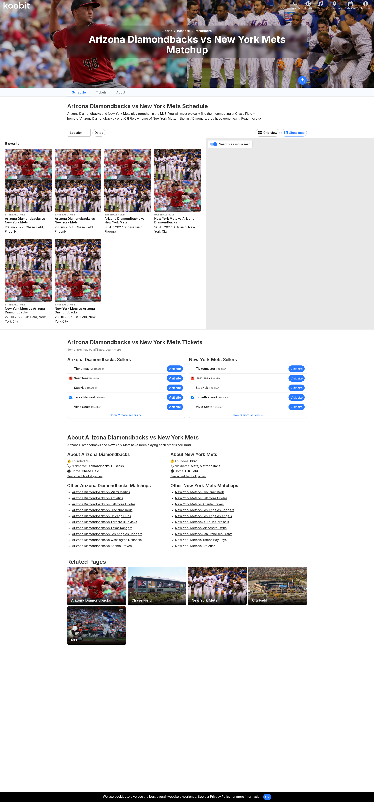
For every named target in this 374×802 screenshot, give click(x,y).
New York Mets (119, 114)
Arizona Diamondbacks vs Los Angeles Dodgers (107, 534)
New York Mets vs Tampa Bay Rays (201, 540)
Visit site (175, 369)
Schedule (79, 92)
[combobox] (79, 133)
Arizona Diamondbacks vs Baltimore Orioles (103, 504)
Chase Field (243, 114)
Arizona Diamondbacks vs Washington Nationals (107, 540)
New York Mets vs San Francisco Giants (203, 534)
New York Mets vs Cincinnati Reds (199, 492)
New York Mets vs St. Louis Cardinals (202, 522)
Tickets (101, 92)
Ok (267, 797)
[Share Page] (302, 80)
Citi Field (130, 118)
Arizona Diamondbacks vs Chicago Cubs (101, 516)
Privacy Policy (220, 796)
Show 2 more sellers (124, 415)
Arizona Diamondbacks (84, 114)
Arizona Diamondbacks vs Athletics (97, 498)
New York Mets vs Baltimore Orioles (201, 498)
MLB (163, 114)
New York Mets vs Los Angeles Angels (203, 516)
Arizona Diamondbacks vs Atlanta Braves (102, 546)
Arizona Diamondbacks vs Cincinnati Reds (102, 510)
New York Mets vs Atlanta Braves (199, 504)
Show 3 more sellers (246, 415)
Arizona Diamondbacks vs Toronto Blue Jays (104, 522)
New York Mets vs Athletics (195, 546)
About (120, 92)
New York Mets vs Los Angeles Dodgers (204, 510)
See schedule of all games (84, 476)
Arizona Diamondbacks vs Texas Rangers (102, 528)
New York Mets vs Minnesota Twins (201, 528)
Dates (99, 133)
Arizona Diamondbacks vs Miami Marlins (101, 492)
